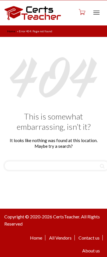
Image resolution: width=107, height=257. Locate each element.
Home (11, 31)
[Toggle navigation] (96, 12)
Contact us (89, 237)
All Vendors (60, 237)
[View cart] (81, 11)
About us (91, 250)
